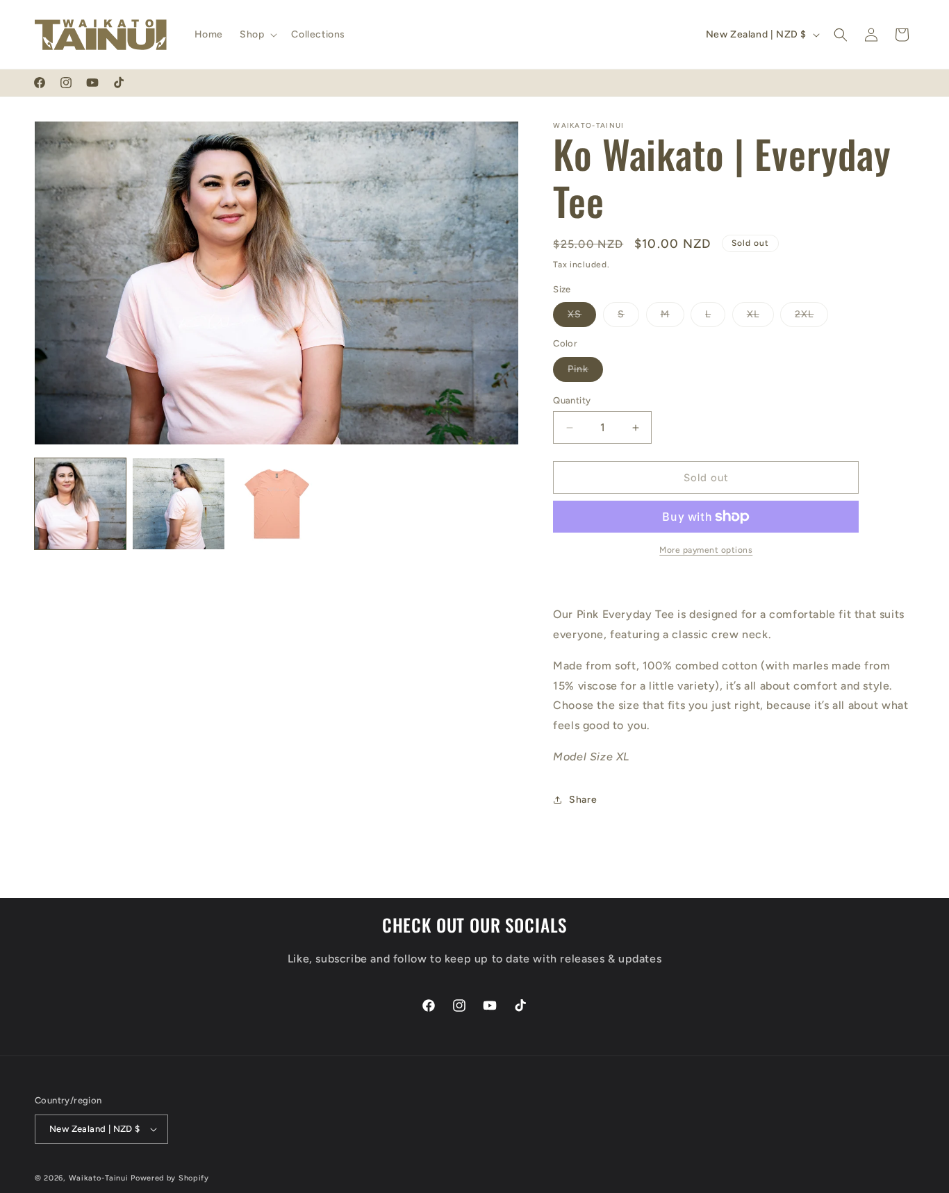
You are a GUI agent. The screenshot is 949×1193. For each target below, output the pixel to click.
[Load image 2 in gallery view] (178, 503)
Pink (585, 372)
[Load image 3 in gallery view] (276, 503)
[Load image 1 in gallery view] (80, 503)
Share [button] (583, 800)
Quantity (572, 400)
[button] (257, 34)
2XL (811, 317)
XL (760, 317)
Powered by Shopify (170, 1178)
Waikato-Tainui (99, 1178)
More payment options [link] (705, 550)
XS (582, 317)
